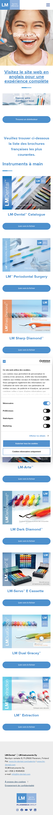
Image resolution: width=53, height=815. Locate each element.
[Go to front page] (13, 5)
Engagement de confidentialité (19, 785)
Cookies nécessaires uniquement (26, 451)
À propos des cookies (15, 782)
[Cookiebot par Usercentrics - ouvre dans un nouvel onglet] (39, 361)
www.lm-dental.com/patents (22, 761)
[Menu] (48, 5)
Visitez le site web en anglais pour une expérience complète (26, 77)
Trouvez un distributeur (26, 119)
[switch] (46, 411)
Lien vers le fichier (26, 226)
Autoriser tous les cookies (26, 443)
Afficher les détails (37, 436)
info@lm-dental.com (21, 774)
